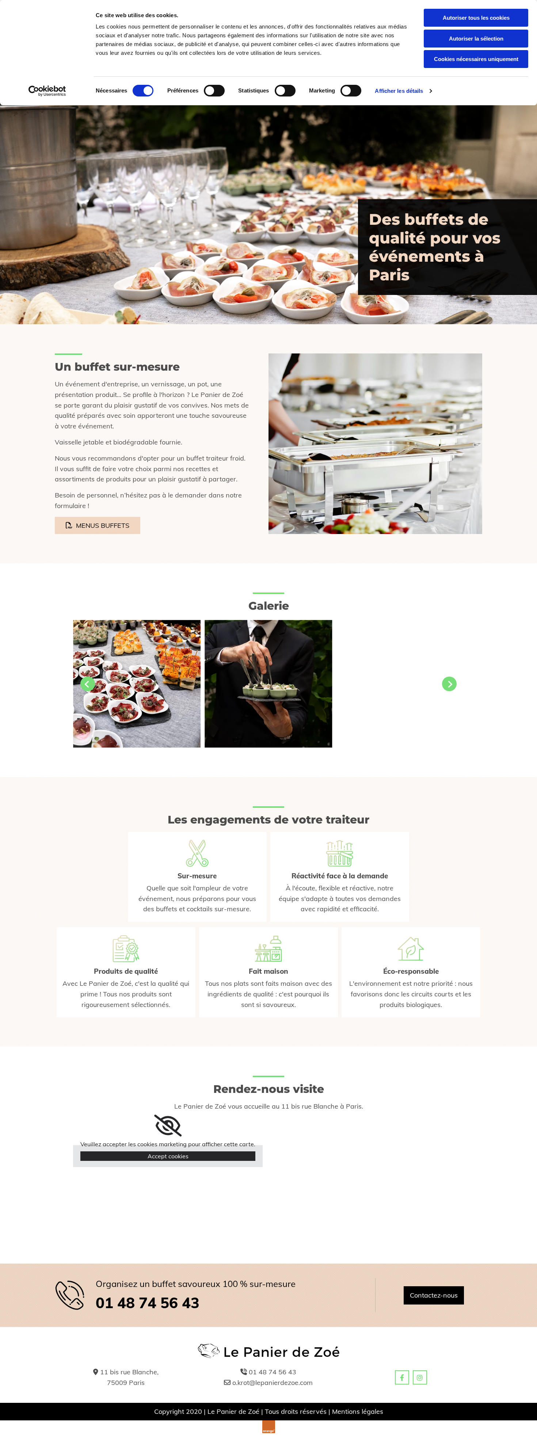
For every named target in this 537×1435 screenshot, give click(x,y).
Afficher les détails (399, 91)
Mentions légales (357, 1411)
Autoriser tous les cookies (476, 18)
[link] (168, 1126)
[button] (97, 525)
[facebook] (402, 1377)
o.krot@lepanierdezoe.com (272, 1382)
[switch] (214, 90)
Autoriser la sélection (476, 38)
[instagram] (420, 1377)
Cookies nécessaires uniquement (476, 59)
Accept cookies (168, 1156)
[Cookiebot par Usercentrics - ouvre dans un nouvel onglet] (47, 91)
